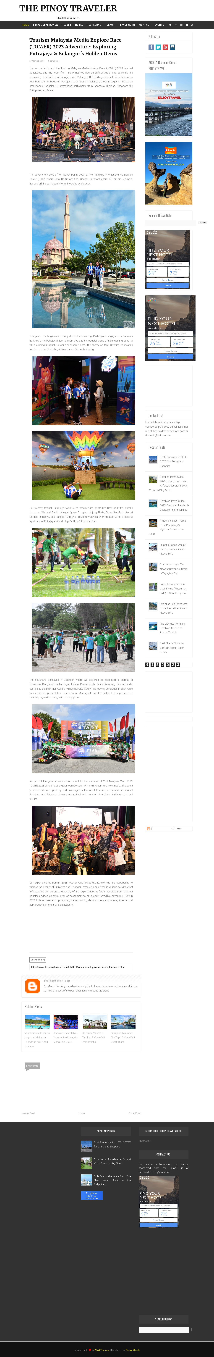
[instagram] (181, 25)
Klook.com (145, 1140)
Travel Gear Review (45, 25)
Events (159, 25)
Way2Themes (102, 1350)
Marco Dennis (63, 981)
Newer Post (28, 1113)
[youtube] (192, 25)
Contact (145, 25)
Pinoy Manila (133, 1350)
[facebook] (176, 25)
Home (25, 25)
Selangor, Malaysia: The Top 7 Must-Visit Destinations (93, 1038)
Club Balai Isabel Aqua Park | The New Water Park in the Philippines (112, 1180)
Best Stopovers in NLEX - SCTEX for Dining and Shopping (174, 462)
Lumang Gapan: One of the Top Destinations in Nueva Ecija (172, 549)
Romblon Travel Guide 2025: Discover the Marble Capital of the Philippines (174, 505)
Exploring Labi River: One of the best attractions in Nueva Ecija (173, 608)
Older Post (135, 1113)
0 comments (54, 61)
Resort (66, 25)
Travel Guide (127, 25)
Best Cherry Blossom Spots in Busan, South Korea (172, 648)
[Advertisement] (81, 926)
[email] (187, 25)
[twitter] (170, 25)
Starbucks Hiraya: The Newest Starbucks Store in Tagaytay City (174, 569)
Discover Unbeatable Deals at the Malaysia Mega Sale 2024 (65, 1038)
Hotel (79, 25)
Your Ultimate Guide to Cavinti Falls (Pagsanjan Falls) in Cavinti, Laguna (173, 589)
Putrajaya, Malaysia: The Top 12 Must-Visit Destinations (123, 1038)
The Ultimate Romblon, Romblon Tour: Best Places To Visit (172, 628)
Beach (111, 25)
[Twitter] (151, 47)
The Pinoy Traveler (68, 8)
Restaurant (95, 25)
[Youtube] (165, 47)
